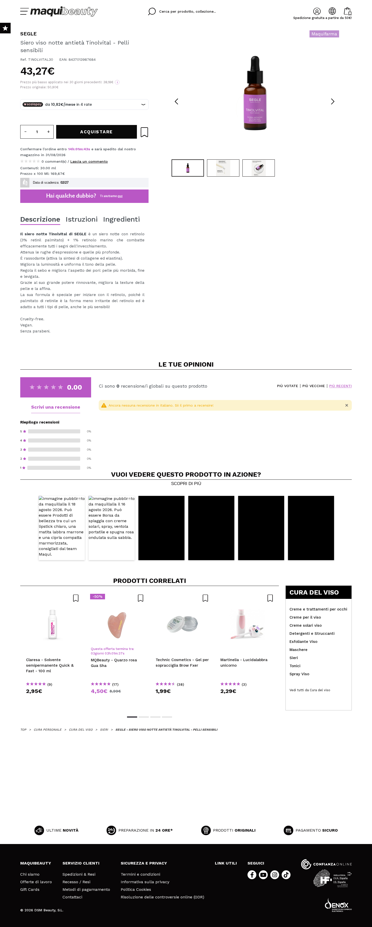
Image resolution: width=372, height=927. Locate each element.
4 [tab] (167, 717)
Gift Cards (29, 890)
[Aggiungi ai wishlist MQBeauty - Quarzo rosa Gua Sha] (117, 598)
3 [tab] (155, 717)
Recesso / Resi (76, 882)
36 (120, 653)
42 (86, 149)
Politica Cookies (136, 890)
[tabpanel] (254, 93)
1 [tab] (132, 717)
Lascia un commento (89, 161)
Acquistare (52, 700)
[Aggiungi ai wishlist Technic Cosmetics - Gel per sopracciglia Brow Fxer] (182, 598)
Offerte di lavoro (36, 882)
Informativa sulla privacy (145, 882)
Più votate (287, 386)
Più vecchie (313, 386)
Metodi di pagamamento (86, 890)
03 (93, 653)
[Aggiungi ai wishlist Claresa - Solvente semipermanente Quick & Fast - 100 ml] (52, 598)
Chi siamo (29, 874)
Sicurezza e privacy (144, 863)
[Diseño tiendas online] (338, 905)
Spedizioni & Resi (79, 874)
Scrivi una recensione (55, 407)
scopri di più (186, 484)
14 (70, 149)
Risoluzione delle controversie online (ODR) (162, 897)
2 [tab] (144, 717)
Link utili (226, 863)
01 (77, 149)
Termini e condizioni (140, 874)
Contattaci (72, 897)
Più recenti (340, 386)
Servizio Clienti (81, 863)
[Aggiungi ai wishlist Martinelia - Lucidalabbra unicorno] (247, 598)
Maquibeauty (35, 863)
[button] (62, 528)
